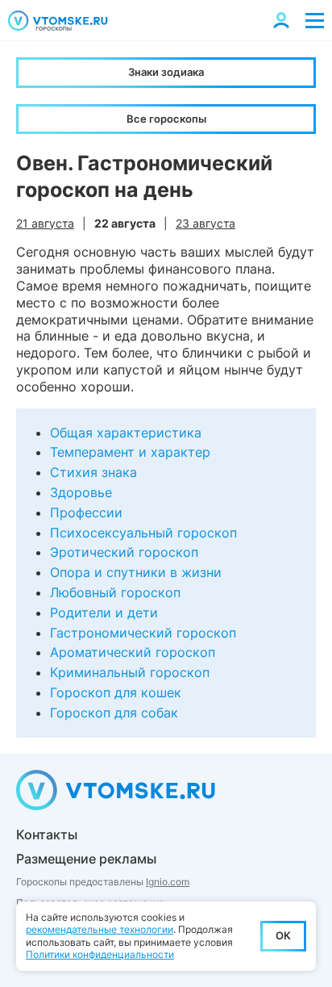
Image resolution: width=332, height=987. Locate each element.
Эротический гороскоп (124, 552)
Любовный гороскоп (115, 592)
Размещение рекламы (86, 859)
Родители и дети (104, 612)
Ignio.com (167, 882)
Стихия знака (93, 472)
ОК (283, 935)
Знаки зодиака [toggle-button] (166, 71)
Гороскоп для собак (114, 713)
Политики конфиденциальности (100, 954)
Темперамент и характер (130, 452)
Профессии (86, 512)
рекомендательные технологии (99, 929)
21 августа (45, 223)
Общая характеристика (125, 432)
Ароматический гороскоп (132, 652)
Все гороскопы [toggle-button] (166, 118)
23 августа (205, 223)
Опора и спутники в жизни (136, 572)
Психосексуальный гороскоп (143, 533)
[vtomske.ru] (58, 20)
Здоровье (81, 492)
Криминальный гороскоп (130, 672)
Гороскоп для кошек (115, 692)
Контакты (46, 834)
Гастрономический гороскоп (143, 633)
